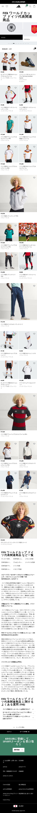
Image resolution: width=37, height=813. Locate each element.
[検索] (30, 6)
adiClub (5, 766)
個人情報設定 (22, 784)
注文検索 (21, 760)
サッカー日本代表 (6, 559)
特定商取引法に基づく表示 (26, 793)
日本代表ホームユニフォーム (6, 562)
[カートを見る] (34, 6)
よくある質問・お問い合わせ (10, 761)
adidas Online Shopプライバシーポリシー (10, 794)
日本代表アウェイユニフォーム (6, 566)
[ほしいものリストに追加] (15, 55)
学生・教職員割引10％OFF (10, 771)
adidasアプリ (22, 766)
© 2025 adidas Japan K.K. (18, 810)
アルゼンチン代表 (18, 562)
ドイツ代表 (16, 566)
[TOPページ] (18, 7)
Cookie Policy (6, 799)
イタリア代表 (17, 569)
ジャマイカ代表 (30, 562)
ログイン (9, 731)
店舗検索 (21, 771)
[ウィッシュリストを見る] (7, 6)
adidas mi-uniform (8, 775)
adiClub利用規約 (7, 789)
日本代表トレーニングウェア (6, 569)
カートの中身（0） (25, 731)
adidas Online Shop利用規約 (26, 789)
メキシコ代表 (29, 559)
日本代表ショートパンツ (18, 559)
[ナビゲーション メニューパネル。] (3, 6)
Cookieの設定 (6, 784)
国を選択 (21, 806)
